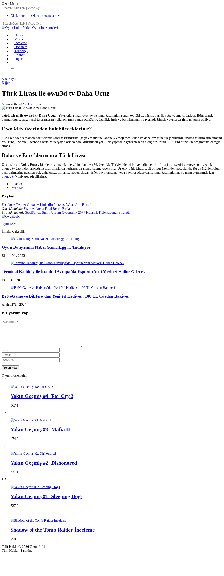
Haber (18, 35)
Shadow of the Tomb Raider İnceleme (52, 530)
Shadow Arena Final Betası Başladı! (48, 208)
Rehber (19, 55)
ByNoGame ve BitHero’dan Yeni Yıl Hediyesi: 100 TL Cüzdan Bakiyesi (66, 296)
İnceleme (20, 43)
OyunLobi (33, 104)
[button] (12, 63)
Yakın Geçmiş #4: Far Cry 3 (42, 396)
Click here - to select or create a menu (36, 16)
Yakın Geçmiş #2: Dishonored (43, 463)
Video (18, 39)
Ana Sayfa (9, 79)
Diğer (18, 59)
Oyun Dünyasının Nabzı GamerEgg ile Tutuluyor (46, 247)
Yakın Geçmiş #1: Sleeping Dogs (46, 496)
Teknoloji (21, 51)
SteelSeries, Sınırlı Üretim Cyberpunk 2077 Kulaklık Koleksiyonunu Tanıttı (77, 212)
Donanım (20, 47)
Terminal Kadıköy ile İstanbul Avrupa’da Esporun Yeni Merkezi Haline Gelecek (73, 271)
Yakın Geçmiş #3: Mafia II (40, 429)
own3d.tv (8, 176)
